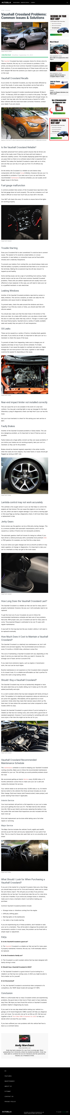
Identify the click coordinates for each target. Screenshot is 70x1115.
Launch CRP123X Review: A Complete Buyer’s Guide (57, 75)
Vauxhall (7, 10)
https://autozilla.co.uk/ (25, 1048)
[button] (67, 2)
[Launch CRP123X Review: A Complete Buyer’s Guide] (59, 66)
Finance (52, 90)
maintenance (15, 178)
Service (26, 779)
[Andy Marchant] (24, 1038)
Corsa (22, 173)
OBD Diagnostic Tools (56, 56)
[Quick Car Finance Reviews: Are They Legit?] (59, 83)
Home (2, 10)
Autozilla (64, 1111)
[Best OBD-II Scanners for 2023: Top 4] (59, 49)
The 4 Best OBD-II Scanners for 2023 (24, 1016)
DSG (45, 538)
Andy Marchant (6, 55)
